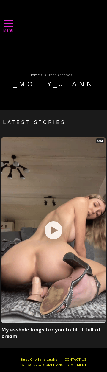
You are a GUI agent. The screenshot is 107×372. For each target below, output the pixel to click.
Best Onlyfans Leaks (39, 359)
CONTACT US (75, 359)
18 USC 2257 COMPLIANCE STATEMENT (53, 365)
